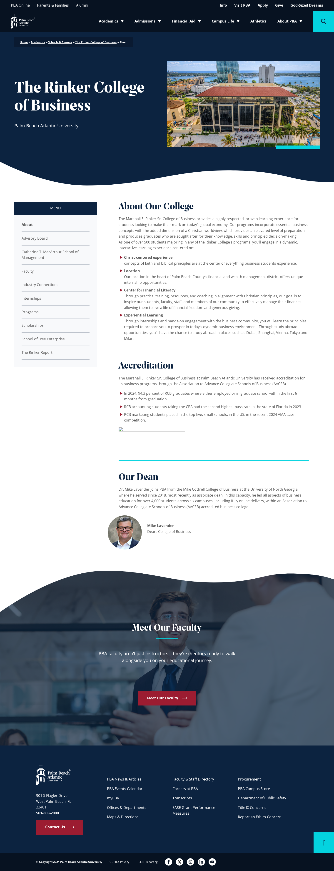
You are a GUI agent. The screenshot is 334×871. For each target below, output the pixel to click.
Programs (30, 311)
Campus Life (227, 22)
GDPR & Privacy (119, 862)
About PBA (291, 22)
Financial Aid (187, 22)
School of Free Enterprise (43, 338)
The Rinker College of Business (96, 42)
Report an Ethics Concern (260, 816)
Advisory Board (35, 238)
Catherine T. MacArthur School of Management (50, 254)
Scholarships (33, 325)
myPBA (113, 798)
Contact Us (55, 826)
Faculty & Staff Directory (193, 779)
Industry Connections (40, 284)
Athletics (258, 21)
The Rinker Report (37, 352)
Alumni (82, 5)
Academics (112, 22)
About (27, 224)
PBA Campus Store (254, 788)
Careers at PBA (185, 788)
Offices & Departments (126, 807)
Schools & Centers (60, 42)
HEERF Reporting (147, 862)
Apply (263, 5)
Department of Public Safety (262, 798)
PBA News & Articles (124, 779)
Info (223, 5)
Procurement (249, 779)
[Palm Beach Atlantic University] (53, 775)
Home (24, 42)
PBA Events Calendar (124, 788)
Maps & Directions (123, 816)
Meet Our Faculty (162, 697)
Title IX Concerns (252, 807)
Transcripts (182, 798)
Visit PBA (242, 5)
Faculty (28, 271)
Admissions (149, 22)
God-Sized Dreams (306, 5)
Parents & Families (53, 5)
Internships (31, 298)
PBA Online (20, 5)
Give (279, 5)
